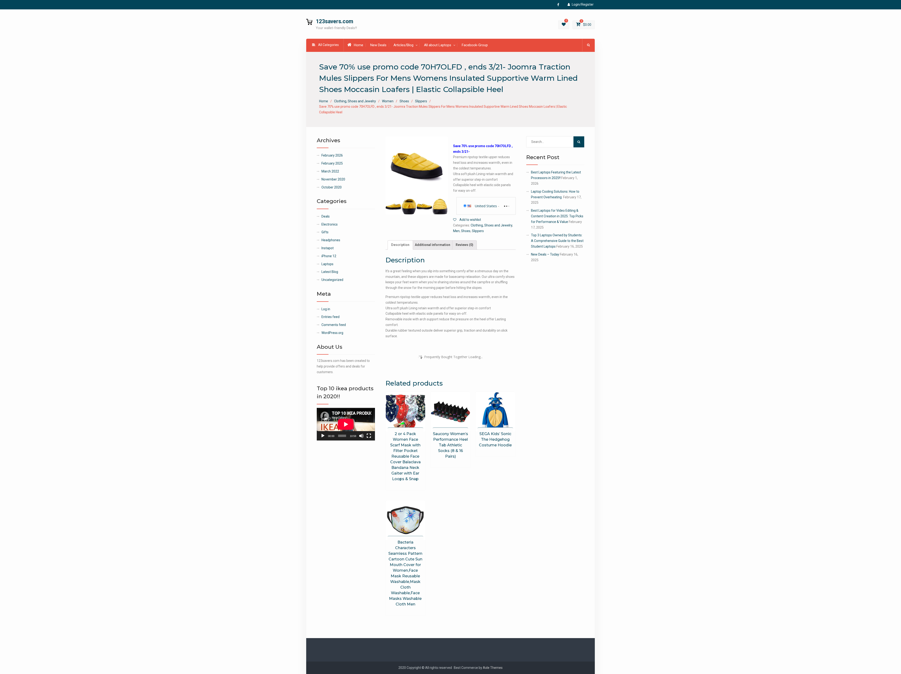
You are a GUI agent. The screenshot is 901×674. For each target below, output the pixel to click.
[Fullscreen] (369, 435)
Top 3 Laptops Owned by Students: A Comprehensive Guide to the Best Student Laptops (557, 240)
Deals (325, 216)
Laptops (327, 264)
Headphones (330, 240)
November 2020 (333, 179)
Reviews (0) (464, 245)
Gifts (324, 232)
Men (456, 231)
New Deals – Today (545, 254)
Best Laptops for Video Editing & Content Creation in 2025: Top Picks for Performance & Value (557, 216)
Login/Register (583, 4)
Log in (325, 309)
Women (387, 101)
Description (400, 245)
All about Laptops (437, 45)
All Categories (328, 45)
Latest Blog (329, 272)
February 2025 (332, 163)
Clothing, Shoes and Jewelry (355, 101)
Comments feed (333, 325)
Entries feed (330, 317)
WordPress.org (332, 333)
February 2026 (332, 155)
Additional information (432, 245)
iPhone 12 (328, 256)
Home (358, 45)
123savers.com (334, 21)
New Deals (378, 45)
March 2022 (330, 171)
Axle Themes (493, 668)
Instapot (327, 248)
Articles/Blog (403, 45)
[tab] (400, 245)
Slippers (421, 101)
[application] (346, 424)
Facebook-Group (475, 45)
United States (486, 205)
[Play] (323, 435)
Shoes (404, 101)
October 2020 (331, 187)
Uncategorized (332, 280)
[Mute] (361, 435)
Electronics (329, 224)
